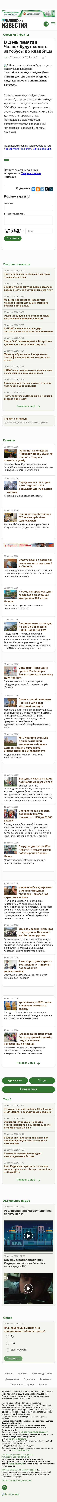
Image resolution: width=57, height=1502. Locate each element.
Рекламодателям (42, 1374)
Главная (8, 1374)
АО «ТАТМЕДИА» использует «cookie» (19, 1470)
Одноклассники (41, 149)
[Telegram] (42, 189)
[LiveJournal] (51, 189)
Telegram (26, 149)
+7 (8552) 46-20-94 (29, 1432)
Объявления (28, 1089)
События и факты (16, 35)
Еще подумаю (18, 1350)
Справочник (22, 1385)
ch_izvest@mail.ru (17, 1439)
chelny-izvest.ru (16, 1464)
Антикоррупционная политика (15, 1457)
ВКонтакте (12, 149)
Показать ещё (26, 406)
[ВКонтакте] (33, 189)
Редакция (29, 1379)
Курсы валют (15, 1080)
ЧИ (6, 57)
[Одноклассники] (38, 189)
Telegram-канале (31, 174)
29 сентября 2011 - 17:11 (24, 57)
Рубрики (22, 1374)
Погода (42, 1080)
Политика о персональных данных (17, 1455)
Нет (13, 1343)
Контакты (45, 1379)
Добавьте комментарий (14, 214)
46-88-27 (43, 1432)
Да (12, 1337)
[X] (47, 189)
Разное (42, 1385)
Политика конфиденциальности (16, 1480)
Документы (12, 1379)
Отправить (12, 238)
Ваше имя (8, 203)
